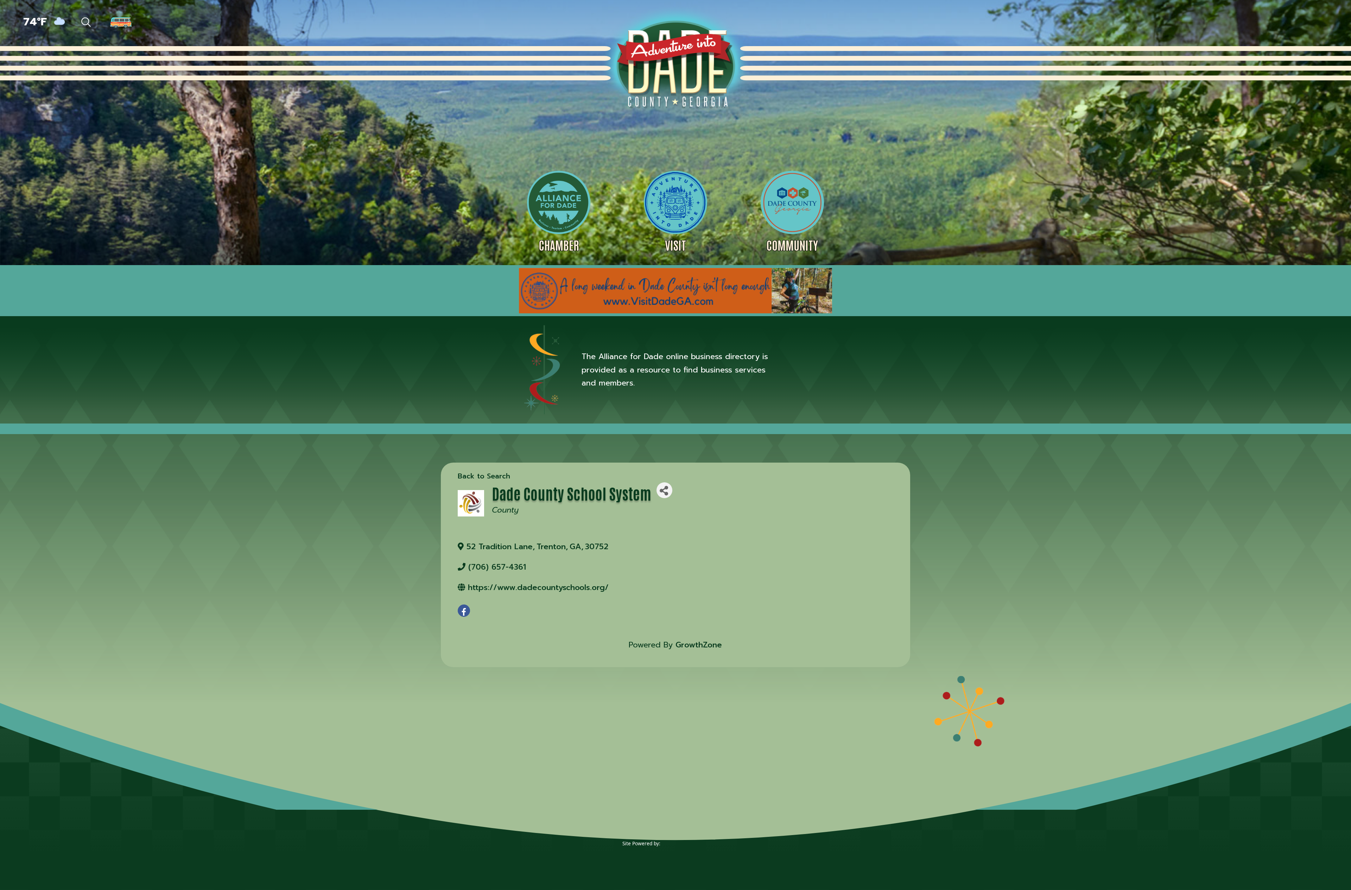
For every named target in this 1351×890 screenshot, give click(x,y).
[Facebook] (1255, 23)
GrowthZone (699, 645)
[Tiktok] (1270, 23)
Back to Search (484, 476)
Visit (675, 244)
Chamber (559, 244)
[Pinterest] (1286, 23)
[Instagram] (1301, 23)
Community (792, 244)
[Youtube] (1316, 23)
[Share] (664, 490)
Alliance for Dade (675, 63)
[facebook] (464, 610)
